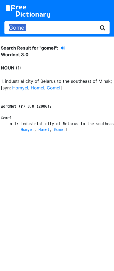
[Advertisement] (57, 201)
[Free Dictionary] (27, 11)
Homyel (20, 88)
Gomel (53, 88)
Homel (37, 88)
